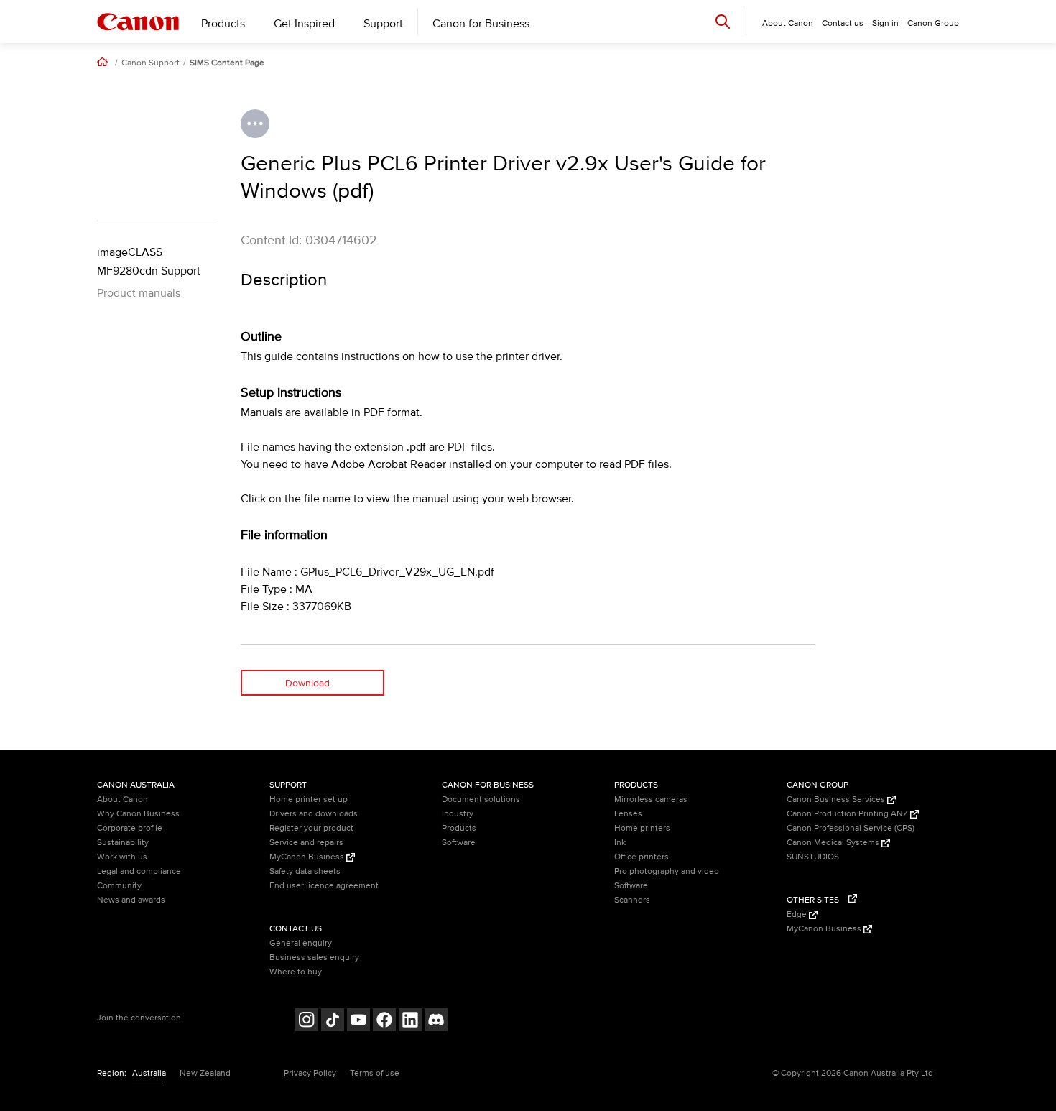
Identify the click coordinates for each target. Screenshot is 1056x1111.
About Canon (122, 799)
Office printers (641, 857)
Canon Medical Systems (834, 842)
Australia (149, 1073)
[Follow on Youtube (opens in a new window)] (358, 1021)
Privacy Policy (310, 1073)
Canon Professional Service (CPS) (850, 828)
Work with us (122, 857)
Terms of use (374, 1073)
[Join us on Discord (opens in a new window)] (436, 1021)
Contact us (842, 23)
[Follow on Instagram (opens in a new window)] (306, 1021)
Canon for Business (480, 24)
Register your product (311, 828)
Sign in (885, 23)
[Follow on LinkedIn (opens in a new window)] (410, 1021)
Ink (620, 842)
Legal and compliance (139, 871)
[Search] (722, 21)
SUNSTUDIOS (813, 857)
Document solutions (481, 799)
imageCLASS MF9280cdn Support (148, 261)
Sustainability (123, 842)
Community (119, 885)
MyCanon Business (307, 857)
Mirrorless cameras (650, 799)
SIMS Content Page (227, 63)
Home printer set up (308, 799)
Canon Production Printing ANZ (848, 813)
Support (383, 24)
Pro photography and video (666, 871)
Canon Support (150, 63)
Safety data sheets (305, 871)
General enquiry (300, 943)
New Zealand (205, 1073)
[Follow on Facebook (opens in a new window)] (384, 1021)
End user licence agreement (324, 885)
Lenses (628, 813)
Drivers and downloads (313, 813)
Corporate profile (129, 828)
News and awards (131, 900)
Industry (457, 813)
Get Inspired (304, 24)
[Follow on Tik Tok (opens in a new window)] (332, 1021)
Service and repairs (306, 842)
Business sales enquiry (314, 957)
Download (307, 683)
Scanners (632, 900)
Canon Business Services (837, 799)
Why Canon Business (138, 813)
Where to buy (295, 972)
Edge (798, 914)
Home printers (642, 828)
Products (223, 24)
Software (459, 842)
